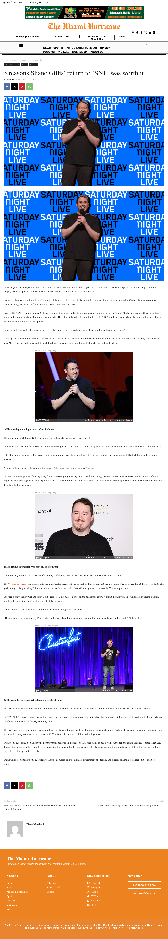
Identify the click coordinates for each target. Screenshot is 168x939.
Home (6, 60)
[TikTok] (137, 33)
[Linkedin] (150, 33)
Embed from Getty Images (46, 351)
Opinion (10, 896)
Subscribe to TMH (144, 884)
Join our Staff (53, 887)
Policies (50, 891)
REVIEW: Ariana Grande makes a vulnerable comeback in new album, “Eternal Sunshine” (40, 807)
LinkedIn (95, 900)
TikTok (94, 896)
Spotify (94, 905)
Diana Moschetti (13, 79)
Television (33, 65)
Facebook (95, 882)
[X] (14, 86)
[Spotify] (154, 33)
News (9, 882)
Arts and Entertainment (17, 891)
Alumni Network (144, 893)
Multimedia (12, 905)
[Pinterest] (22, 86)
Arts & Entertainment (19, 60)
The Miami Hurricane (29, 858)
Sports (9, 887)
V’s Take (11, 900)
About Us (11, 909)
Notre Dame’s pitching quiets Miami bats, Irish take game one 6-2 (130, 805)
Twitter (94, 891)
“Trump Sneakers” (18, 583)
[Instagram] (133, 33)
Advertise (51, 882)
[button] (147, 45)
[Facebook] (141, 33)
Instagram (95, 887)
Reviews (24, 65)
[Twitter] (146, 33)
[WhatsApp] (29, 86)
